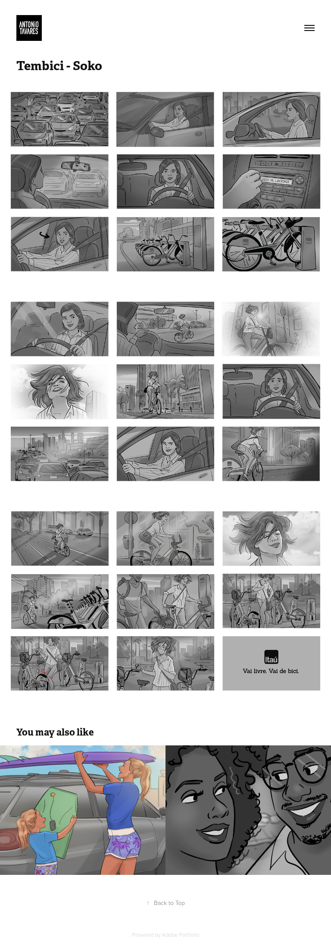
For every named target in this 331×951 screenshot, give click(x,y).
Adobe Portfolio (180, 935)
